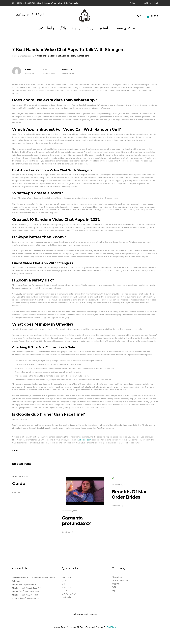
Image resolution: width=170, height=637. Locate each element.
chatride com (85, 440)
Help (113, 590)
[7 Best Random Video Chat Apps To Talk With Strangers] (26, 450)
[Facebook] (13, 605)
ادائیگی (64, 590)
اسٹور (103, 28)
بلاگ (62, 28)
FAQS (114, 587)
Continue (16, 492)
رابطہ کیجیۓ (44, 28)
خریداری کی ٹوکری (69, 594)
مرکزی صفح (66, 577)
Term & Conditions (120, 580)
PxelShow (111, 627)
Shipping (115, 584)
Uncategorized (68, 73)
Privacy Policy (117, 577)
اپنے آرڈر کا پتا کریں (150, 3)
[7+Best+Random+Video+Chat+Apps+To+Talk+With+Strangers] (22, 450)
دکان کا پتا (131, 3)
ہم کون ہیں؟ (82, 28)
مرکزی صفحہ (124, 28)
